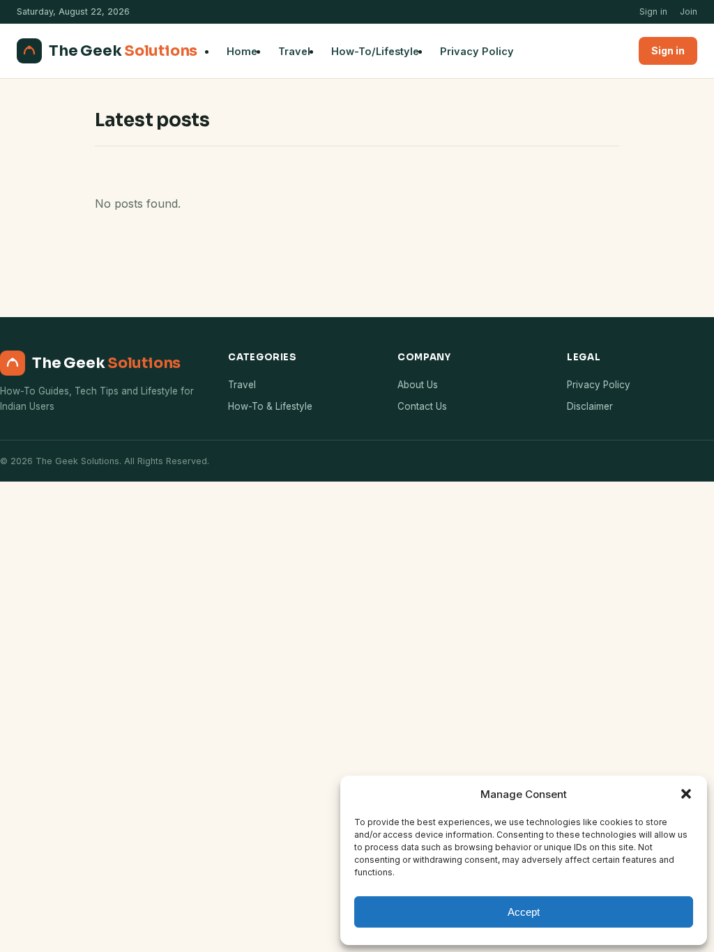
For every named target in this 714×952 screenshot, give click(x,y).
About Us (417, 384)
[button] (686, 794)
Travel (294, 51)
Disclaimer (590, 406)
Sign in (653, 11)
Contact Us (422, 406)
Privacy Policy (477, 51)
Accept (524, 912)
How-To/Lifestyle (375, 51)
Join (688, 11)
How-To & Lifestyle (270, 406)
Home (242, 51)
